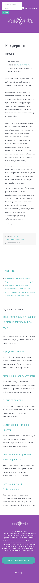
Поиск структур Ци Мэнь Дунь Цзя (17, 289)
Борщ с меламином (13, 351)
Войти (5, 12)
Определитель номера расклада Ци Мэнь (20, 282)
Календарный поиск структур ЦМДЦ (18, 278)
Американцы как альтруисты (19, 375)
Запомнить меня (31, 8)
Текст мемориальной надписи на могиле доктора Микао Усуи (19, 322)
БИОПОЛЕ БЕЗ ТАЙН (14, 400)
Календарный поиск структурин (16, 285)
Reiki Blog (9, 271)
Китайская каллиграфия (23, 65)
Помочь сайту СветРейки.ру (18, 560)
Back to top (18, 573)
